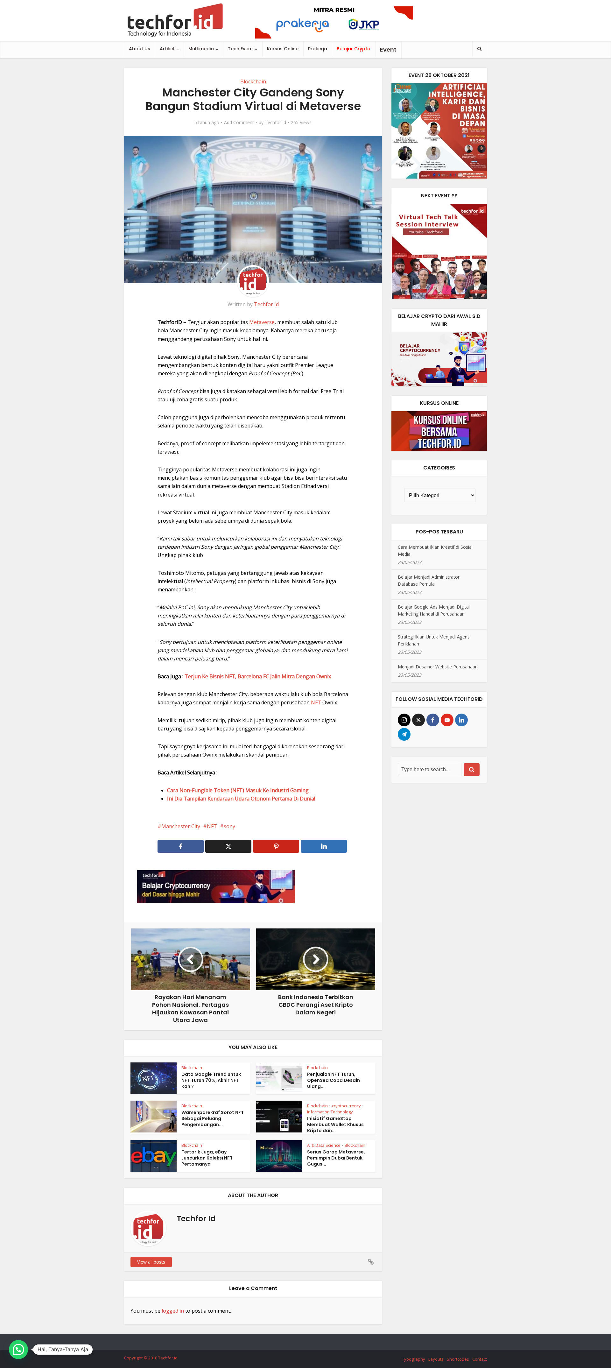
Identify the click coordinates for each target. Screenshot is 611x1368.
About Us (139, 49)
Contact (479, 1359)
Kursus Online (282, 49)
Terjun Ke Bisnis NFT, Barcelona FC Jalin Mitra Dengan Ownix (258, 676)
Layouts (436, 1359)
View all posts (151, 1262)
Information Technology (330, 1112)
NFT (316, 702)
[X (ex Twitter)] (418, 720)
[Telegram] (404, 734)
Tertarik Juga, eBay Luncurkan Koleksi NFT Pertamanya (207, 1158)
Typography (413, 1359)
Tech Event (240, 49)
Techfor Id (275, 122)
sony (229, 826)
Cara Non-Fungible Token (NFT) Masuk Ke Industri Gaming (238, 790)
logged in (173, 1310)
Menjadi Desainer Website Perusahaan (438, 667)
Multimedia (201, 49)
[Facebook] (432, 720)
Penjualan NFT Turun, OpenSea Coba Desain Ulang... (333, 1080)
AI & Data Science (324, 1145)
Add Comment (239, 122)
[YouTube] (447, 720)
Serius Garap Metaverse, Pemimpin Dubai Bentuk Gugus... (336, 1158)
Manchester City (180, 826)
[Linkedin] (461, 720)
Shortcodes (458, 1359)
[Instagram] (404, 720)
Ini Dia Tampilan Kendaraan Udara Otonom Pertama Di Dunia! (241, 798)
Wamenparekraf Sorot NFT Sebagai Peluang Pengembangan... (212, 1118)
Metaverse (262, 322)
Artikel (167, 49)
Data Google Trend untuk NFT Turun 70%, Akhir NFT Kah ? (211, 1080)
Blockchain (253, 81)
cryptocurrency (346, 1106)
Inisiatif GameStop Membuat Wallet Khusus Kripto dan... (335, 1124)
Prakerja (317, 49)
